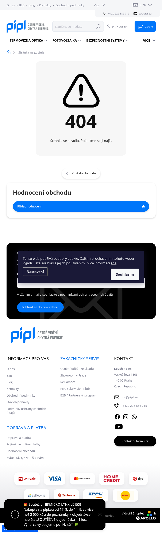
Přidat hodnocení (29, 206)
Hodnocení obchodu (21, 451)
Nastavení (35, 271)
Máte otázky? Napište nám (25, 458)
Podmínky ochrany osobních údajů (26, 411)
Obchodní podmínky (69, 5)
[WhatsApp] (134, 416)
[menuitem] (28, 40)
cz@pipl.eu (130, 397)
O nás (11, 5)
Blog (32, 5)
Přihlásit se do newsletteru (40, 307)
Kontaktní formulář (135, 441)
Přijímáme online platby (23, 444)
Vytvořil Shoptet (133, 513)
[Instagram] (126, 416)
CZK (143, 5)
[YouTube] (119, 426)
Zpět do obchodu (84, 173)
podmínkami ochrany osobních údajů (86, 295)
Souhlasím (125, 274)
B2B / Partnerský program (78, 395)
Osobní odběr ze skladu (77, 369)
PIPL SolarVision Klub (75, 389)
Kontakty (45, 5)
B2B (21, 5)
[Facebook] (117, 416)
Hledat (98, 26)
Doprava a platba (19, 438)
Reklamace (68, 382)
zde (113, 263)
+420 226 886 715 (135, 406)
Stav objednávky (18, 402)
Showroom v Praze (73, 375)
